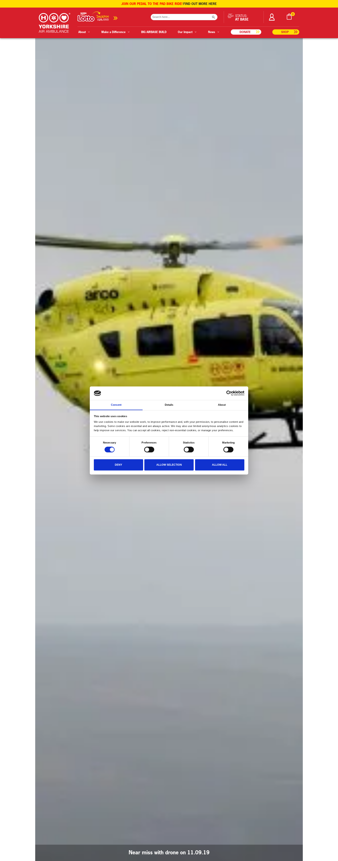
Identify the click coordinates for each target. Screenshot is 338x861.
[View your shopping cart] (289, 17)
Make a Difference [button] (113, 32)
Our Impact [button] (185, 32)
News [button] (211, 32)
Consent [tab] (116, 404)
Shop (285, 32)
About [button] (82, 32)
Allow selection (169, 464)
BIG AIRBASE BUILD (154, 32)
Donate (245, 32)
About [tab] (222, 404)
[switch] (149, 449)
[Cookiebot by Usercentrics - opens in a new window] (229, 393)
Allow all (219, 464)
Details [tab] (169, 404)
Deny (118, 464)
